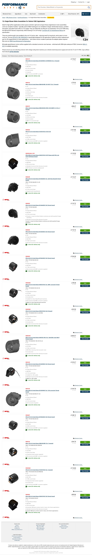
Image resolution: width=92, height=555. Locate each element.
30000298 (28, 177)
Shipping (73, 2)
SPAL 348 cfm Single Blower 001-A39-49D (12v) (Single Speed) (40, 364)
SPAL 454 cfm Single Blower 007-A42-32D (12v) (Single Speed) (40, 258)
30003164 (28, 82)
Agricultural (18, 14)
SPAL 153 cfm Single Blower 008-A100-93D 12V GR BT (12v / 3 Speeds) (42, 84)
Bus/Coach (33, 14)
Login (88, 2)
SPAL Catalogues (40, 528)
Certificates (17, 540)
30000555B (28, 282)
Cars (26, 14)
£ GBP (62, 14)
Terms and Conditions (17, 536)
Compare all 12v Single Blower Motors (53, 30)
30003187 (28, 106)
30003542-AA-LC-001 (30, 153)
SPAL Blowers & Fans (11, 17)
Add (85, 59)
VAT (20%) (83, 55)
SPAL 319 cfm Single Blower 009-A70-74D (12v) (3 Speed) (39, 311)
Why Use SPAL (40, 526)
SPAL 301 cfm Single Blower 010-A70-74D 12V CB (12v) (38, 131)
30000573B (28, 335)
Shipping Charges (63, 526)
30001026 (28, 388)
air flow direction (14, 51)
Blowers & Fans (7, 14)
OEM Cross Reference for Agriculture (20, 41)
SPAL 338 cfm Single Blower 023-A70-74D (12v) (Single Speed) (40, 496)
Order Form (63, 525)
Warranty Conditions (17, 539)
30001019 (28, 59)
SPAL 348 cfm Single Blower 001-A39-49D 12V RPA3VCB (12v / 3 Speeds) (42, 60)
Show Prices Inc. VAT (73, 14)
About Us (17, 526)
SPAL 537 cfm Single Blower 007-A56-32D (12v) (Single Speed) (40, 417)
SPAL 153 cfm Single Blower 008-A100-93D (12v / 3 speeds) (39, 443)
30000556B (28, 309)
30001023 (28, 362)
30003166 (28, 441)
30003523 (28, 129)
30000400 (28, 256)
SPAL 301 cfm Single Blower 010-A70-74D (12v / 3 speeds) (39, 469)
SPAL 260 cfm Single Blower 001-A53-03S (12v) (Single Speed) (40, 231)
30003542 (28, 494)
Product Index (40, 529)
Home (3, 17)
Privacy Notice (17, 537)
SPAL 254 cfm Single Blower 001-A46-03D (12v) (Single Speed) (40, 205)
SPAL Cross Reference (17, 529)
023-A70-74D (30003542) (20, 37)
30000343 (28, 203)
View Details (85, 62)
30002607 (28, 415)
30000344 (28, 230)
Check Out (63, 528)
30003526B (28, 468)
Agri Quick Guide (40, 525)
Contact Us (81, 2)
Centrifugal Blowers (22, 17)
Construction (41, 14)
